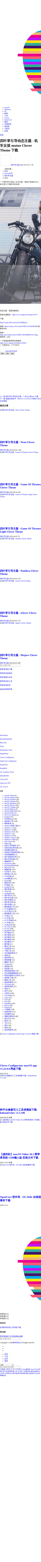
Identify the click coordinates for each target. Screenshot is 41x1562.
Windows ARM (9, 839)
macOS (7, 107)
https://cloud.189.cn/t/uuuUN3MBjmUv (14, 322)
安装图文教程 (9, 850)
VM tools (7, 984)
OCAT (6, 929)
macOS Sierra (9, 813)
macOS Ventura (9, 801)
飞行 (6, 1023)
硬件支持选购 (9, 859)
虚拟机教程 (8, 982)
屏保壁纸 (7, 957)
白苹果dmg (8, 819)
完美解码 (7, 1014)
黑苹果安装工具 (6, 681)
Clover (6, 118)
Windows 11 (8, 828)
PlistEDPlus (4, 754)
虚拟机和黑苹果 (6, 689)
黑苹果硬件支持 (6, 677)
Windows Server (10, 838)
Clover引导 (8, 173)
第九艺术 (7, 1018)
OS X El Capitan (10, 815)
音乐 (6, 1025)
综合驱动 (7, 937)
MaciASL (3, 743)
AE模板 (7, 1009)
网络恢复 (7, 823)
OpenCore (8, 120)
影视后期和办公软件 (12, 975)
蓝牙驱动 (7, 942)
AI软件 (7, 129)
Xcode (6, 964)
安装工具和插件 (10, 845)
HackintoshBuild (6, 739)
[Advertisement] (20, 375)
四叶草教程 (8, 900)
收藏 (2, 353)
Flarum (6, 1007)
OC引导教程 (9, 920)
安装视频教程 (9, 854)
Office (6, 843)
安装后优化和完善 (11, 848)
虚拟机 (7, 126)
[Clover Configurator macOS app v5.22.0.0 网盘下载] (19, 1034)
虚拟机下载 (8, 978)
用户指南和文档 (10, 857)
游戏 (6, 955)
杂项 (6, 131)
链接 (12, 353)
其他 (6, 989)
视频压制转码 (9, 1016)
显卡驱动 (7, 935)
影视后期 (7, 1012)
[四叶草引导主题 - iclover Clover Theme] (15, 581)
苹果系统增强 (9, 971)
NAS (6, 1000)
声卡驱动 (7, 933)
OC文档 (7, 918)
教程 (6, 113)
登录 (1, 135)
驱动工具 (7, 946)
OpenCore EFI (5, 783)
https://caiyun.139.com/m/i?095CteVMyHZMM (21, 326)
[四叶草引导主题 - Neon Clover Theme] (15, 410)
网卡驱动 (7, 939)
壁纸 (6, 1027)
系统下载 (17, 1327)
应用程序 (7, 124)
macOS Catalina (10, 807)
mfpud (11, 351)
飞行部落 (12, 1336)
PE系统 (7, 885)
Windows (7, 109)
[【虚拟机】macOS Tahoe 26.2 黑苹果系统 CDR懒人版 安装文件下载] (20, 1122)
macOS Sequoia (10, 797)
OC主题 (7, 923)
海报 (7, 353)
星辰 (6, 1021)
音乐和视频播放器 (11, 973)
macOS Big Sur (9, 805)
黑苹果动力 (17, 1343)
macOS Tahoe (9, 795)
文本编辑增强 (9, 953)
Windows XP (9, 836)
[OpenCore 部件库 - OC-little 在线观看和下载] (17, 1165)
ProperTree (4, 765)
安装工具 (10, 1327)
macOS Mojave (9, 809)
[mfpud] (5, 165)
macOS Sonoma (10, 799)
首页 (6, 171)
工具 (6, 116)
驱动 (6, 122)
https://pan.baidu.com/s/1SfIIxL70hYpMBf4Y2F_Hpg (19, 335)
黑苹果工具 (8, 874)
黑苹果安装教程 (6, 673)
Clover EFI (4, 779)
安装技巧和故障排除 (12, 852)
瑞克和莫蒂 (8, 1030)
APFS (6, 891)
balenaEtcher (4, 776)
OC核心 (7, 916)
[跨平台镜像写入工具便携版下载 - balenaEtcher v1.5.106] (20, 1078)
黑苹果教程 (4, 1336)
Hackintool (4, 735)
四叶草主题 (15, 165)
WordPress (8, 1003)
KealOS (7, 817)
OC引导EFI (8, 911)
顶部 (6, 1361)
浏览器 (7, 969)
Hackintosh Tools (6, 750)
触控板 (7, 944)
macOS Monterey (10, 803)
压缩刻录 (7, 948)
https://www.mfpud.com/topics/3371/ (25, 315)
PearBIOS (3, 768)
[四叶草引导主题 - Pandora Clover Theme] (15, 539)
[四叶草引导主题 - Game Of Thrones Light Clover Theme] (20, 497)
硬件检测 (7, 889)
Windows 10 (8, 830)
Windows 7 (8, 834)
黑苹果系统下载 (6, 669)
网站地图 (19, 1336)
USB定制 (7, 876)
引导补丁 (7, 872)
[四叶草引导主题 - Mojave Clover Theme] (15, 623)
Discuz (6, 1005)
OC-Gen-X (4, 787)
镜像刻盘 (7, 869)
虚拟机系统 (8, 986)
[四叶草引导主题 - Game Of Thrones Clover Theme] (19, 452)
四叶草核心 (8, 904)
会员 (6, 1359)
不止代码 (7, 995)
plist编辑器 (8, 878)
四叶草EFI (8, 895)
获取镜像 (7, 960)
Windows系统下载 (11, 826)
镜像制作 (7, 861)
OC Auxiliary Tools (7, 772)
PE (5, 111)
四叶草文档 (8, 902)
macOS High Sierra (11, 811)
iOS (5, 1001)
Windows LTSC (10, 832)
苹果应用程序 (5, 685)
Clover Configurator (7, 757)
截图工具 (7, 962)
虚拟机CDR (8, 821)
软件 (6, 991)
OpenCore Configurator (8, 761)
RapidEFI (7, 930)
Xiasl (2, 746)
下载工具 (7, 951)
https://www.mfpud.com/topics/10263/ (13, 343)
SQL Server (8, 841)
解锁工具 (7, 980)
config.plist (8, 893)
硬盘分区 (7, 883)
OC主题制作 (9, 909)
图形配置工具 (9, 907)
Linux (6, 998)
